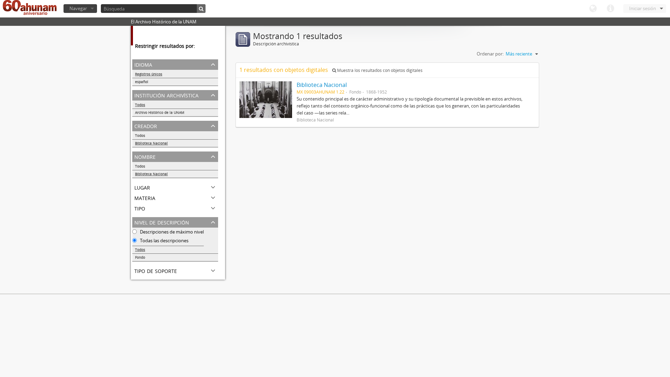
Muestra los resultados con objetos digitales (379, 70)
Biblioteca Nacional (151, 143)
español (141, 81)
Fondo (140, 257)
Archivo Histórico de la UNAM (159, 112)
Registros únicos (148, 74)
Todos (140, 104)
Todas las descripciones (163, 240)
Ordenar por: (490, 54)
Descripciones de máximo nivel (171, 232)
